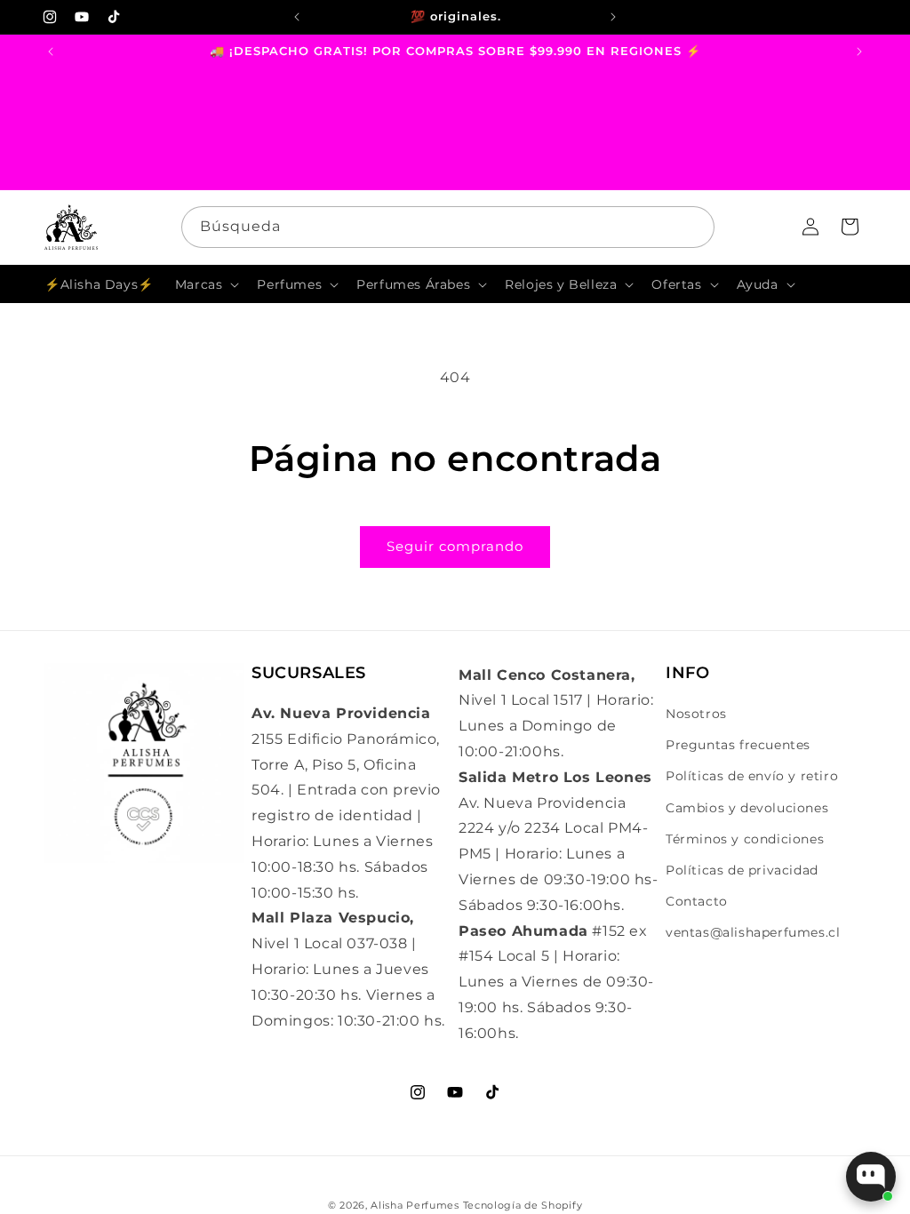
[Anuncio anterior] (296, 17)
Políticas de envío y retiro (752, 776)
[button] (205, 284)
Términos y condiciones (745, 839)
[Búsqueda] (694, 226)
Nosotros (696, 714)
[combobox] (448, 227)
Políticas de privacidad (742, 870)
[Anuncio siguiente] (613, 17)
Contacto (697, 901)
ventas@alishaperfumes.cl (753, 932)
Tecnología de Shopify (523, 1205)
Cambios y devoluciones (747, 808)
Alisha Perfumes (415, 1205)
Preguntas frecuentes (738, 745)
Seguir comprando (455, 546)
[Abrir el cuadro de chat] (871, 1177)
